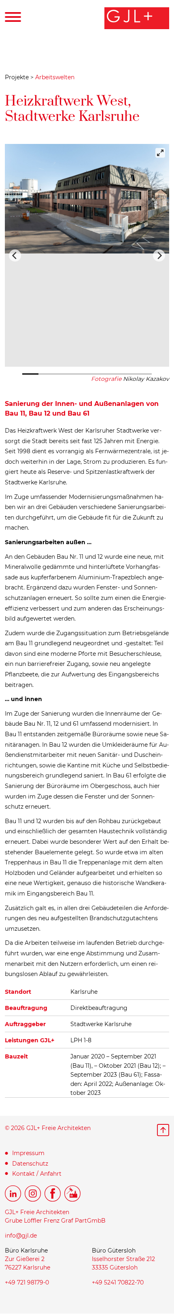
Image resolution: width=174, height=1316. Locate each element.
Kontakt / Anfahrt (37, 1173)
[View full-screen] (160, 153)
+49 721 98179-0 (27, 1282)
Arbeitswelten (54, 77)
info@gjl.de (21, 1235)
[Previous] (15, 255)
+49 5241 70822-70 (118, 1282)
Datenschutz (30, 1163)
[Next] (159, 255)
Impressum (28, 1153)
